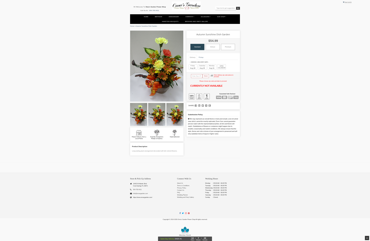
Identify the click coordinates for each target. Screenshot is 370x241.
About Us (180, 183)
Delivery (192, 57)
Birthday (158, 17)
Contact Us (180, 190)
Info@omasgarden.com (140, 193)
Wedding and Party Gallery (196, 21)
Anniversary (174, 17)
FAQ (178, 192)
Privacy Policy (181, 188)
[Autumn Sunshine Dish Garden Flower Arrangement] (138, 114)
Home (146, 17)
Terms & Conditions (183, 185)
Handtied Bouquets (170, 21)
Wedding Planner (182, 195)
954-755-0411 (154, 10)
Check (206, 76)
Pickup (201, 57)
